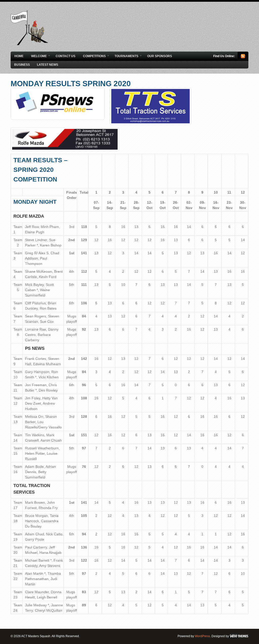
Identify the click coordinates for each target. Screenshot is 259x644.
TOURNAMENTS (124, 56)
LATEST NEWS (47, 64)
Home (19, 56)
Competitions (92, 56)
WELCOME (37, 56)
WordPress (202, 636)
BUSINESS (22, 64)
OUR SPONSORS (159, 56)
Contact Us (65, 56)
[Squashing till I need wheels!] (30, 44)
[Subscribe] (243, 57)
